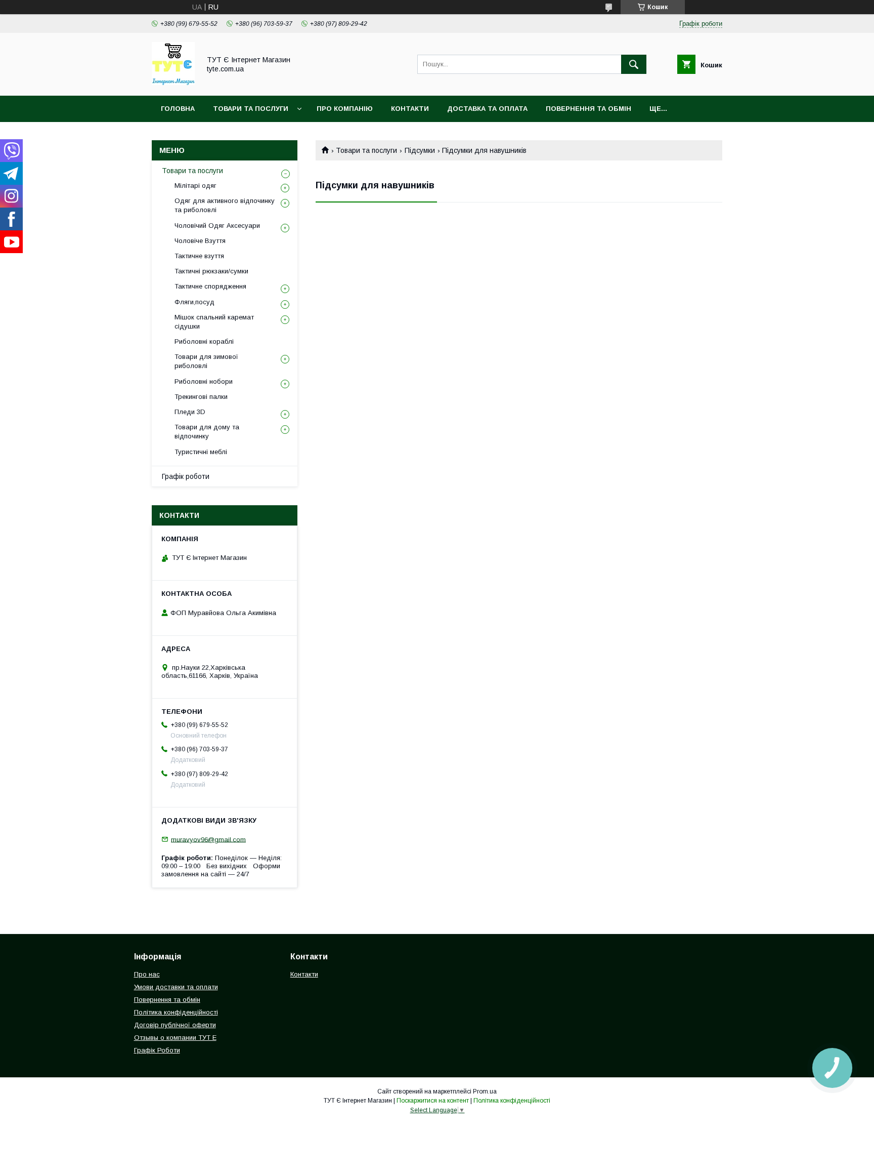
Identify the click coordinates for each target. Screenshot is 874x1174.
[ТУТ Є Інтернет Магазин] (173, 82)
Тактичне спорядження (210, 286)
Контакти (410, 108)
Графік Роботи (157, 1050)
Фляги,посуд (194, 302)
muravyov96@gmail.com (208, 839)
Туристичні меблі (200, 452)
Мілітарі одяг (195, 185)
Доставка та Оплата (487, 108)
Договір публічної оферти (175, 1025)
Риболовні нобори (203, 381)
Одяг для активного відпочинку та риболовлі (224, 205)
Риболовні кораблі (204, 341)
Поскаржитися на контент (433, 1100)
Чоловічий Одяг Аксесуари (217, 225)
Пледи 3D (189, 412)
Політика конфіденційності (176, 1012)
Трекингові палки (201, 396)
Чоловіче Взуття (200, 241)
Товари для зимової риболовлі (206, 361)
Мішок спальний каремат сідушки (214, 321)
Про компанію (345, 108)
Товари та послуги (366, 150)
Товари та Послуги (250, 108)
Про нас (147, 974)
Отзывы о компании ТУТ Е (175, 1037)
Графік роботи (185, 476)
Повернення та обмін (588, 108)
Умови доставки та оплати (176, 987)
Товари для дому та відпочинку (206, 431)
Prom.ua (485, 1091)
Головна (178, 108)
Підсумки (420, 150)
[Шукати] (633, 64)
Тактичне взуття (199, 256)
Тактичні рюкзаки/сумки (211, 271)
